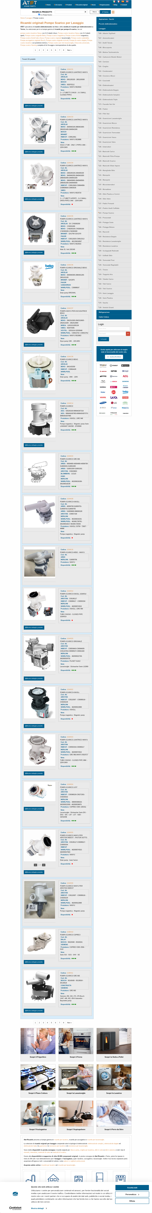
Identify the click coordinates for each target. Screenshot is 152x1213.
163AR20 (70, 638)
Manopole (104, 175)
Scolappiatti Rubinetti (109, 251)
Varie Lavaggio (106, 293)
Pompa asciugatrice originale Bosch (32, 40)
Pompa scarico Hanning (28, 45)
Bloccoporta (105, 47)
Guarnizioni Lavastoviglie (110, 118)
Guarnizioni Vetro (107, 142)
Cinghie (103, 66)
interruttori (33, 1152)
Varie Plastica (106, 298)
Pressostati (105, 218)
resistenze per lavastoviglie (78, 1146)
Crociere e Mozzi (107, 76)
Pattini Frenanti (106, 203)
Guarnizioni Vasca (107, 137)
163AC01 (70, 69)
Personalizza (131, 1194)
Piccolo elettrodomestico (108, 24)
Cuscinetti (104, 81)
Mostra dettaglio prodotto (35, 105)
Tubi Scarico (105, 289)
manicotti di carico (44, 1152)
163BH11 (70, 973)
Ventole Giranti (106, 307)
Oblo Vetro (105, 199)
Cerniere (104, 62)
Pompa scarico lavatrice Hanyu (68, 33)
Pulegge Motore (106, 227)
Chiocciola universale (81, 43)
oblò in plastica (110, 1150)
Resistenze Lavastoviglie (110, 241)
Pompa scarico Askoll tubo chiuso (32, 38)
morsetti (26, 1152)
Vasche (103, 303)
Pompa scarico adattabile (80, 38)
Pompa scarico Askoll (73, 35)
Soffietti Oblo (105, 255)
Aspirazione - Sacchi (106, 19)
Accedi (104, 339)
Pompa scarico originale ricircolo (57, 40)
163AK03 (70, 456)
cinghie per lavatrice (87, 1150)
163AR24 (70, 784)
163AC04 (70, 163)
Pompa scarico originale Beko (35, 35)
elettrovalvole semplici (95, 1143)
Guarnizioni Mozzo (108, 123)
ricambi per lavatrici (48, 1165)
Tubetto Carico (106, 279)
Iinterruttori (105, 147)
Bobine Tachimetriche (109, 52)
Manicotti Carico (107, 151)
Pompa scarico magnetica (56, 35)
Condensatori (105, 71)
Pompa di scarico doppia (77, 40)
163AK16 (70, 549)
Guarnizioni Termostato (109, 133)
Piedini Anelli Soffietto (109, 208)
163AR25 (70, 832)
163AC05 (70, 216)
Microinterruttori (107, 185)
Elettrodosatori (106, 85)
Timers (103, 270)
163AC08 (70, 356)
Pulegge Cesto (106, 222)
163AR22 (70, 689)
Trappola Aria (106, 274)
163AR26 (70, 883)
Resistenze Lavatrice (108, 246)
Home (22, 18)
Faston (103, 109)
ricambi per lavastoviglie (95, 1140)
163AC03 (70, 117)
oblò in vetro (99, 1150)
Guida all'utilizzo (115, 357)
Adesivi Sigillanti (107, 33)
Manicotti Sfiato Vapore (109, 166)
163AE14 (70, 403)
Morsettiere (105, 189)
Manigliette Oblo (107, 170)
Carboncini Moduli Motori (110, 57)
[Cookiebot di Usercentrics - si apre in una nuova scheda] (15, 1208)
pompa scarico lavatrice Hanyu (31, 33)
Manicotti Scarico (107, 161)
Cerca (106, 12)
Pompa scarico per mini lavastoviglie (61, 43)
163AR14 (70, 591)
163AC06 (70, 265)
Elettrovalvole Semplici (109, 95)
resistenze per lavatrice (57, 1146)
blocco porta (75, 1150)
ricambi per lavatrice (61, 1140)
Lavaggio (29, 18)
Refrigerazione (104, 312)
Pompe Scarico (106, 213)
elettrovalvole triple (30, 1146)
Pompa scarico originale (53, 38)
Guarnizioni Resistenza (109, 128)
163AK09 (70, 499)
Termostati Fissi (106, 260)
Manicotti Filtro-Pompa (109, 156)
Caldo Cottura (104, 317)
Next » (69, 50)
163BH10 (70, 932)
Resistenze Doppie (107, 237)
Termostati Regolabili (108, 265)
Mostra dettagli (37, 1208)
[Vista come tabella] (114, 12)
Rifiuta (132, 1201)
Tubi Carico (105, 284)
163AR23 (70, 737)
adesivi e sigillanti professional (74, 1161)
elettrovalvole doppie (111, 1143)
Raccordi (104, 232)
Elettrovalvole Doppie (109, 90)
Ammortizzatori (106, 38)
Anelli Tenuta (105, 43)
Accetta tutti (132, 1188)
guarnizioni (43, 1146)
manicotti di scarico (59, 1152)
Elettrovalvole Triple (108, 99)
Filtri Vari (104, 114)
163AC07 (70, 308)
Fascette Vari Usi (107, 104)
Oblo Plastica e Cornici (109, 194)
